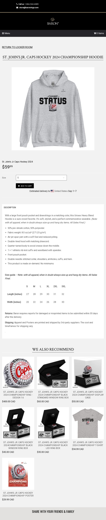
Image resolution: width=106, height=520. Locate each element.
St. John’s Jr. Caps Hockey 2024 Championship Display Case (88, 395)
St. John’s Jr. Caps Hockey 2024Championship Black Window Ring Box (18, 445)
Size (4, 177)
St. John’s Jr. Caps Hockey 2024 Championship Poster (18, 494)
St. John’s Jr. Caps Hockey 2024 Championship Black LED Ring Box (53, 445)
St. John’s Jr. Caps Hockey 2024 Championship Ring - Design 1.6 (18, 395)
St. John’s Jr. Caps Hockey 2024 (17, 161)
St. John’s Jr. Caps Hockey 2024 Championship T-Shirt (88, 444)
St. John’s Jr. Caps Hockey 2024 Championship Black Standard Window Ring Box (53, 395)
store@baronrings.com (29, 7)
